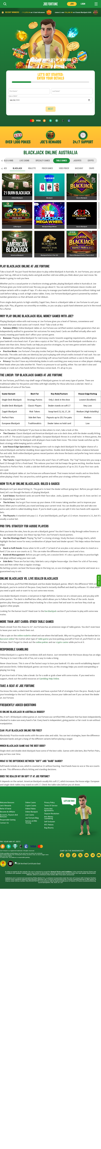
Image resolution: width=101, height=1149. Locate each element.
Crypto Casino (30, 805)
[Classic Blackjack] (82, 186)
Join (72, 4)
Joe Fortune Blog (32, 818)
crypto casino (62, 642)
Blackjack (17, 168)
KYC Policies (49, 825)
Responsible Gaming (8, 820)
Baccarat (79, 168)
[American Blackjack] (17, 244)
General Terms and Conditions (61, 872)
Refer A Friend (5, 809)
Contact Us (4, 823)
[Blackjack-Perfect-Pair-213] (49, 244)
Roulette (32, 168)
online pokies (42, 642)
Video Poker (64, 168)
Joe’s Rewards (5, 805)
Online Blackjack (31, 812)
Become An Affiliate (7, 812)
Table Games (61, 161)
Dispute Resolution (51, 813)
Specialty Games (43, 161)
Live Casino (24, 161)
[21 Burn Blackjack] (17, 186)
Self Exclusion (49, 821)
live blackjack (50, 611)
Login (83, 4)
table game (43, 639)
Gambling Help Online (49, 678)
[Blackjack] (49, 186)
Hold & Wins (8, 161)
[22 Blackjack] (17, 215)
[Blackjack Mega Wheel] (49, 215)
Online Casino (30, 802)
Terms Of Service (50, 805)
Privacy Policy (49, 802)
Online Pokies (30, 809)
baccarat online (7, 639)
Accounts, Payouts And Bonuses (9, 816)
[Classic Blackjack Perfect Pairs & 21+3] (82, 244)
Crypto (91, 161)
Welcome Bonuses (7, 802)
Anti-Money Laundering (48, 817)
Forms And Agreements (49, 809)
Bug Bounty (49, 828)
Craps (91, 168)
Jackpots (77, 161)
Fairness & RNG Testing (31, 822)
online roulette (24, 635)
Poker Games (47, 168)
